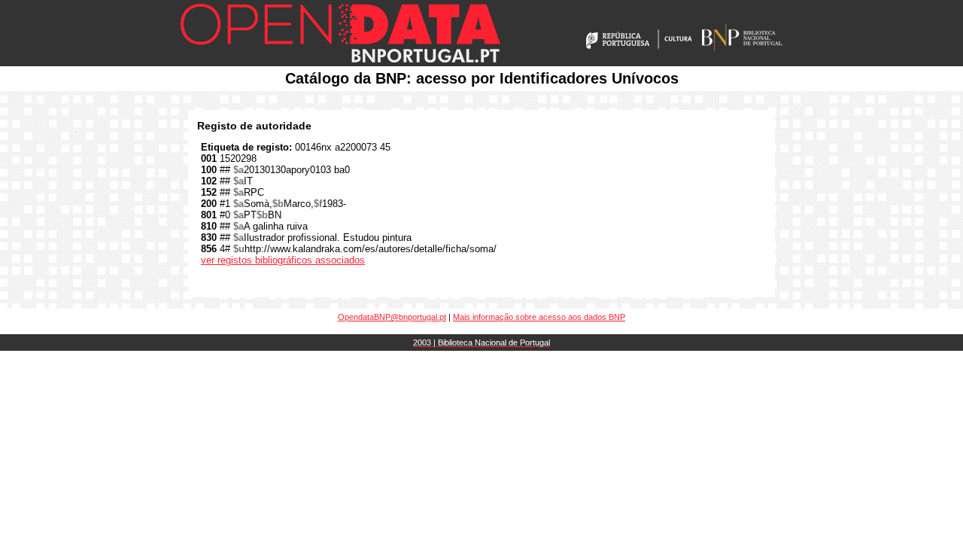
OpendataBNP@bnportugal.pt (392, 316)
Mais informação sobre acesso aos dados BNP (539, 316)
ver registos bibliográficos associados (283, 260)
